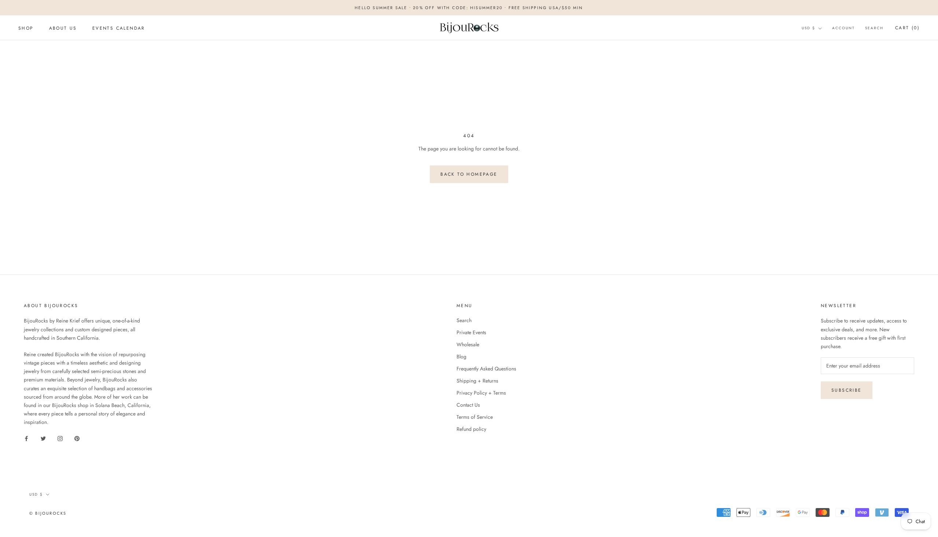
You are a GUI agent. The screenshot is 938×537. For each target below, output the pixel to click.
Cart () (907, 28)
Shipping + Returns (477, 380)
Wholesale (468, 344)
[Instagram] (60, 438)
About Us (63, 28)
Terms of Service (475, 417)
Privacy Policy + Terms (481, 392)
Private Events (471, 332)
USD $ (808, 28)
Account (843, 28)
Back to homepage (468, 174)
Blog (461, 356)
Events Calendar (118, 28)
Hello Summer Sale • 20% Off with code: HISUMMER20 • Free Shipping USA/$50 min (469, 8)
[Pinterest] (77, 438)
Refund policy (471, 429)
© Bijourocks (47, 513)
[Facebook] (26, 438)
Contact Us (468, 405)
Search (874, 28)
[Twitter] (43, 438)
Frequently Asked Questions (486, 368)
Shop (26, 28)
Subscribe (846, 390)
